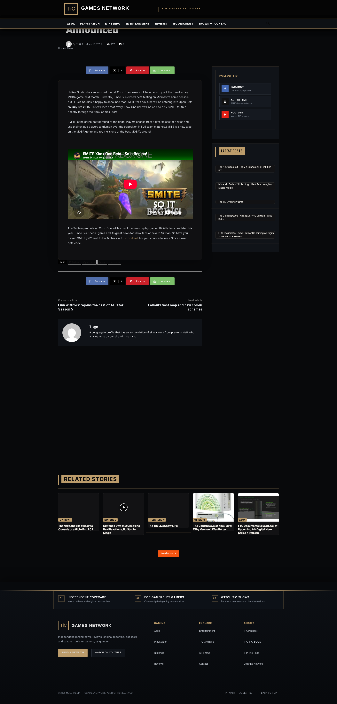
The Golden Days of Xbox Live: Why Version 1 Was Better (212, 527)
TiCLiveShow (157, 519)
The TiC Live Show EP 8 (230, 201)
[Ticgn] (69, 44)
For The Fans (251, 652)
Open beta (89, 262)
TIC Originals (206, 641)
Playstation (90, 23)
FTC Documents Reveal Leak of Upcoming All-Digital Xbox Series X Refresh (258, 529)
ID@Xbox (74, 262)
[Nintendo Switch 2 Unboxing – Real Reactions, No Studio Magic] (123, 507)
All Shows (204, 652)
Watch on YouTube (108, 652)
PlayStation (160, 641)
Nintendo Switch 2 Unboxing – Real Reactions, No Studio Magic (122, 529)
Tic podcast (130, 238)
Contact (221, 23)
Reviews (161, 23)
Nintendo (112, 23)
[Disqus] (130, 404)
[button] (268, 24)
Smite (102, 262)
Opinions (65, 519)
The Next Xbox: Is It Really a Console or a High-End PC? (75, 527)
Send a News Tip (73, 652)
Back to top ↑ (270, 693)
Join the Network (253, 663)
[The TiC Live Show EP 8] (168, 507)
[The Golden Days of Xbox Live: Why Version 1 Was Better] (213, 507)
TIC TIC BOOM (253, 641)
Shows (204, 23)
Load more (167, 553)
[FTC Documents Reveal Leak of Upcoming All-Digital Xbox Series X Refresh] (258, 507)
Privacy (230, 693)
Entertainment (138, 23)
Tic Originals (182, 23)
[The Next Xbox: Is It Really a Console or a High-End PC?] (78, 507)
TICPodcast (250, 630)
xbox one (114, 262)
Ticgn (79, 43)
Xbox (71, 23)
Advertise (245, 693)
